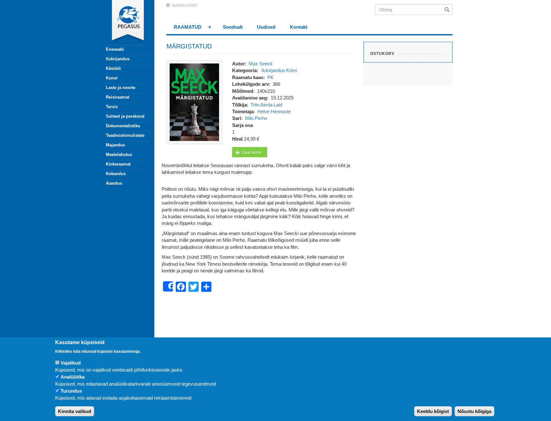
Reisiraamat (117, 97)
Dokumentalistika (123, 125)
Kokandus (116, 173)
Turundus (71, 391)
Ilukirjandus (117, 58)
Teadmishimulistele (125, 135)
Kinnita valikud (74, 411)
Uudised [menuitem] (266, 27)
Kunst (111, 78)
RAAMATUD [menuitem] (184, 29)
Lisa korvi (251, 152)
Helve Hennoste (274, 111)
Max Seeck (261, 63)
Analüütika (72, 377)
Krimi (291, 70)
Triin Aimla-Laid (266, 104)
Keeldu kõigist (433, 411)
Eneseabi (115, 49)
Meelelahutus (119, 154)
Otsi (448, 9)
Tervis (112, 106)
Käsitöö (113, 68)
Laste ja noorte (120, 87)
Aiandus (114, 183)
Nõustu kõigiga (474, 411)
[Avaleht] (124, 22)
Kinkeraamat (118, 164)
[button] (194, 101)
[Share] (168, 286)
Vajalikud (71, 363)
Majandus (115, 145)
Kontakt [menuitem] (298, 27)
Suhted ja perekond (125, 116)
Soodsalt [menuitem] (233, 27)
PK (270, 77)
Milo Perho (256, 118)
